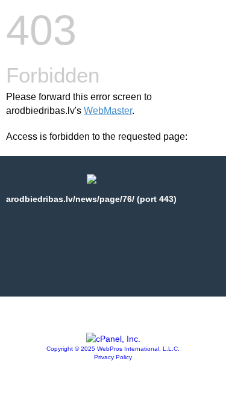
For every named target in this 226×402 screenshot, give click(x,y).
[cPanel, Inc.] (113, 339)
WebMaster (108, 110)
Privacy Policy (113, 357)
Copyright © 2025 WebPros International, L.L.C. (113, 348)
